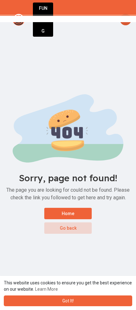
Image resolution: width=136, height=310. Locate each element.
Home (68, 213)
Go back (68, 228)
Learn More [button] (46, 289)
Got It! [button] (68, 300)
